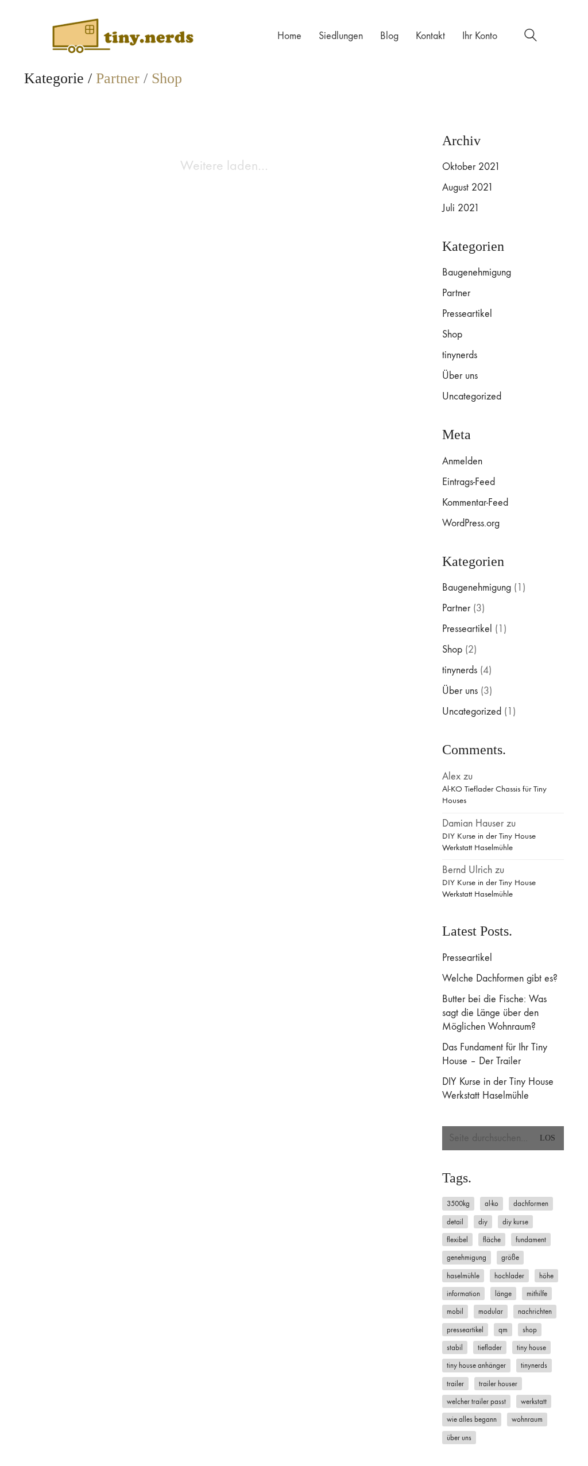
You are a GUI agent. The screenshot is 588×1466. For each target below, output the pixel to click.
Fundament (531, 1239)
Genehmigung (466, 1257)
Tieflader (490, 1347)
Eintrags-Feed (468, 482)
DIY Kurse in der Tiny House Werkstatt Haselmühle (489, 841)
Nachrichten (535, 1311)
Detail (455, 1221)
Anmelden (462, 461)
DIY (483, 1221)
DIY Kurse (515, 1221)
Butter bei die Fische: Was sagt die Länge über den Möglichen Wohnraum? (494, 1013)
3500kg (458, 1203)
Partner (118, 79)
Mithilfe (537, 1293)
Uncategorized (471, 396)
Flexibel (457, 1239)
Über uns (460, 376)
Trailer (455, 1383)
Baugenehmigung (476, 272)
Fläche (492, 1239)
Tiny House (531, 1347)
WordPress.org (471, 523)
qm (503, 1329)
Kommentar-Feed (475, 503)
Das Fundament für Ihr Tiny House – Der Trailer (494, 1054)
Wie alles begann (472, 1419)
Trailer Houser (498, 1383)
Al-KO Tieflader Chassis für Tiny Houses (494, 794)
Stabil (455, 1347)
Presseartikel (467, 314)
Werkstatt (534, 1401)
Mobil (455, 1311)
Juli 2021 (460, 208)
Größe (510, 1257)
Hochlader (509, 1275)
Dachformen (530, 1203)
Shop (167, 79)
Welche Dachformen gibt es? (500, 978)
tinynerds (459, 355)
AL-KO (491, 1203)
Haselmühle (463, 1275)
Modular (490, 1311)
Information (463, 1293)
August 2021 (467, 187)
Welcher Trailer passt (476, 1401)
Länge (503, 1293)
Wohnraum (527, 1419)
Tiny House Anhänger (476, 1365)
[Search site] (530, 37)
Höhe (546, 1275)
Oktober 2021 (471, 167)
